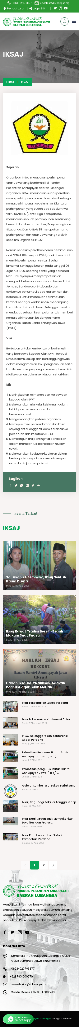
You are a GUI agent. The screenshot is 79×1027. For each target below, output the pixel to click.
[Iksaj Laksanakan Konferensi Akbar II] (10, 723)
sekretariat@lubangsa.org (54, 3)
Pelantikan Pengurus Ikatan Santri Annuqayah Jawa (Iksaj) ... (45, 754)
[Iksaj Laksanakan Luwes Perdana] (10, 706)
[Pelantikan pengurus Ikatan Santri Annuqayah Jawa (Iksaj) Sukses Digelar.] (10, 773)
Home (10, 82)
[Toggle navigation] (74, 21)
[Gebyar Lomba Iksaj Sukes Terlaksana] (10, 791)
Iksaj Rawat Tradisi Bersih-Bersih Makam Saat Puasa (34, 633)
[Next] (53, 865)
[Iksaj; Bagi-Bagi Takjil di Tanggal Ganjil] (10, 806)
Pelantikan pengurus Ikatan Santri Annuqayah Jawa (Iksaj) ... (45, 771)
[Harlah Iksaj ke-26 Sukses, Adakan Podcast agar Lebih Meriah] (39, 672)
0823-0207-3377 (22, 3)
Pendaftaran (15, 8)
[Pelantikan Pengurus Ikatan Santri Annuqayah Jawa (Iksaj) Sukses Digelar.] (10, 756)
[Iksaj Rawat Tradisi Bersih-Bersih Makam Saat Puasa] (39, 619)
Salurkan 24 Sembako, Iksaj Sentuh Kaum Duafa (36, 579)
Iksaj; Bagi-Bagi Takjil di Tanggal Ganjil (49, 802)
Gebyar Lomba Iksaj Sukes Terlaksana (49, 785)
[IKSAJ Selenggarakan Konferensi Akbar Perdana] (10, 740)
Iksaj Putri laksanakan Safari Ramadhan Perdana (42, 837)
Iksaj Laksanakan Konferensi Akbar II (47, 719)
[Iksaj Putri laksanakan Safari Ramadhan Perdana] (10, 837)
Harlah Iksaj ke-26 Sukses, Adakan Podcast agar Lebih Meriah (35, 685)
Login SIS (38, 8)
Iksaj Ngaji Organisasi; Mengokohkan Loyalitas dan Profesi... (47, 820)
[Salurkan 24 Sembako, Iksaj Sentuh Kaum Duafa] (39, 565)
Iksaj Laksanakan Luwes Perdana (45, 703)
